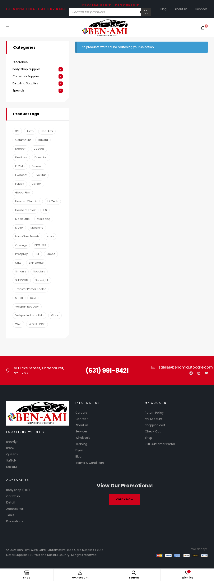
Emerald (37, 166)
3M (17, 131)
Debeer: (20, 149)
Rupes (51, 254)
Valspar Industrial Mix (29, 315)
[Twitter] (206, 373)
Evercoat (21, 175)
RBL (37, 254)
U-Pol (19, 298)
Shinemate (36, 263)
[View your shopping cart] (203, 28)
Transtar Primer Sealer (30, 289)
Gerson (37, 184)
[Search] (146, 12)
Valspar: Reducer (27, 307)
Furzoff (19, 184)
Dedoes (39, 149)
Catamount (23, 140)
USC (33, 298)
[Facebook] (191, 373)
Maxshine (37, 228)
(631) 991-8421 (107, 370)
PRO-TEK (40, 245)
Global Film (22, 193)
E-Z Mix (20, 166)
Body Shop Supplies (27, 69)
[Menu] (7, 28)
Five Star (40, 175)
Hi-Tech (52, 201)
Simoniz (20, 271)
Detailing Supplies (25, 83)
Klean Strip (22, 219)
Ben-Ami (47, 131)
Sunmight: (42, 280)
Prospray (21, 254)
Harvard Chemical (27, 201)
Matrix (19, 228)
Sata (18, 263)
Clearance (20, 62)
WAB (18, 324)
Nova (50, 236)
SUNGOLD (21, 280)
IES (45, 210)
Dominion (40, 157)
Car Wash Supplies (26, 76)
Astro (30, 131)
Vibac (55, 315)
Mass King (44, 219)
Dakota (43, 140)
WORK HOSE (37, 324)
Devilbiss (21, 157)
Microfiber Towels (27, 236)
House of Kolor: (25, 210)
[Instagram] (198, 373)
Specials (18, 91)
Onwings (21, 245)
